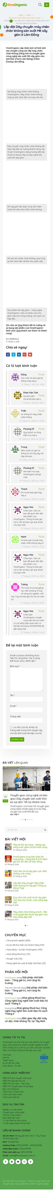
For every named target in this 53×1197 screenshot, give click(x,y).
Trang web (15, 716)
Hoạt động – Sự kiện (12, 1066)
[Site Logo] (15, 5)
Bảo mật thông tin (11, 1089)
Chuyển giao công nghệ (13, 1112)
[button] (40, 5)
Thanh (24, 489)
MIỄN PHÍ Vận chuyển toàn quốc (17, 1078)
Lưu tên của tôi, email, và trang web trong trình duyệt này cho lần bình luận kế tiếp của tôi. (26, 730)
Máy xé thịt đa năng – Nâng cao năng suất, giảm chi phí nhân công (30, 846)
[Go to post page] (26, 778)
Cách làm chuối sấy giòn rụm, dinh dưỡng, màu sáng (30, 872)
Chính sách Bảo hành (12, 1094)
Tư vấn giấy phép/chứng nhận (16, 1123)
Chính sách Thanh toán (13, 1092)
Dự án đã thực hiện (11, 1063)
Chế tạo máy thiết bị (12, 1115)
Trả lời (41, 374)
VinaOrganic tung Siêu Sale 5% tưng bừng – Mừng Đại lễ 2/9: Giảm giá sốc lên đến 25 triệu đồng (30, 859)
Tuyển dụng (8, 1060)
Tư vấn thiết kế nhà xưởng (14, 1120)
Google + (24, 355)
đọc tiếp (14, 814)
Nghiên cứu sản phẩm (12, 1109)
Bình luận (15, 666)
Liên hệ (6, 1057)
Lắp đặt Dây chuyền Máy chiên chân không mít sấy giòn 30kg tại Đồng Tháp (29, 885)
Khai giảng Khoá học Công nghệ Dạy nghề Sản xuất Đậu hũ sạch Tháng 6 (26, 1000)
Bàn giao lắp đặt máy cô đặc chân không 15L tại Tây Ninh (26, 1020)
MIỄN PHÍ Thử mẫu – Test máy (16, 1083)
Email (30, 355)
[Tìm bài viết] (45, 830)
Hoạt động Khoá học (16, 954)
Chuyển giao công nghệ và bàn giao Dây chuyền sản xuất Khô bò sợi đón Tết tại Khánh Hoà (28, 799)
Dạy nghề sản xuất (11, 1118)
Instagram (24, 1161)
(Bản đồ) (14, 1138)
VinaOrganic (10, 977)
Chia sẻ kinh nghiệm (16, 940)
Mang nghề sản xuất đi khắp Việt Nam (24, 963)
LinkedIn (19, 355)
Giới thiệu (7, 1055)
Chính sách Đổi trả (11, 1097)
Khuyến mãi (12, 959)
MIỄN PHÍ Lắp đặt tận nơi (14, 1081)
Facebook (8, 355)
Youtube (18, 1161)
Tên (12, 695)
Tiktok (30, 1161)
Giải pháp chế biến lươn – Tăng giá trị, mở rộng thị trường (24, 980)
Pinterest (11, 1161)
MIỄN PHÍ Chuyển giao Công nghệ (18, 1086)
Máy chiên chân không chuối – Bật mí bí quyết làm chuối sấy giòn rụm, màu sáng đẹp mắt (30, 914)
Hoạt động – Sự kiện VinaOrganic (22, 949)
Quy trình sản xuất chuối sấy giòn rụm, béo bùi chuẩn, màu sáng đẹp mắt (30, 900)
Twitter (13, 355)
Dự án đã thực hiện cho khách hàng (23, 945)
